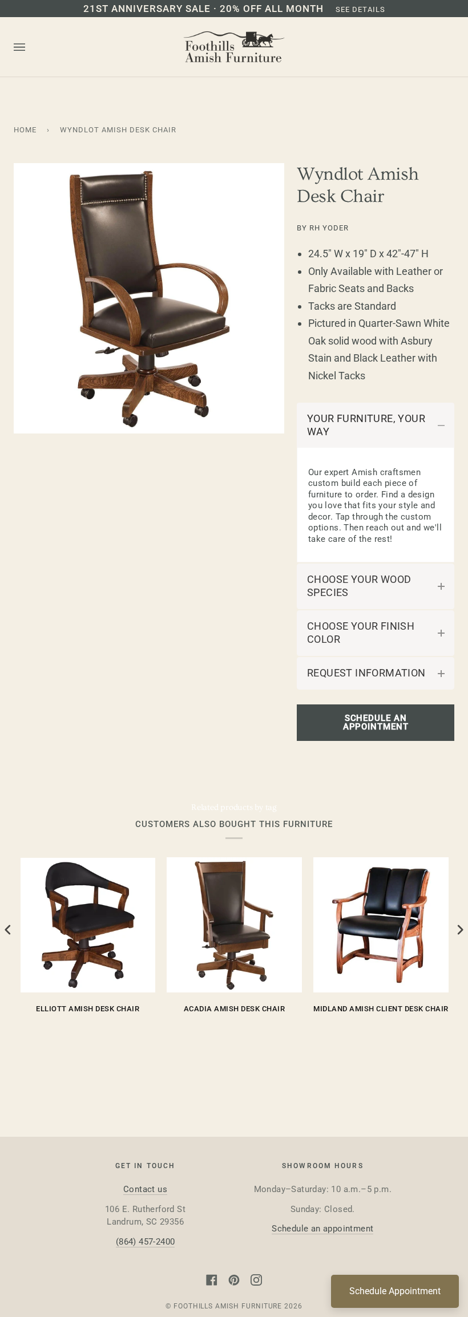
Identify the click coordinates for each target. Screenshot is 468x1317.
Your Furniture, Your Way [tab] (366, 425)
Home (25, 129)
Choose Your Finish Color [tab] (360, 633)
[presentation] (8, 930)
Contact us (145, 1189)
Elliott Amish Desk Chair (87, 1008)
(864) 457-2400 (145, 1242)
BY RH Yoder (323, 228)
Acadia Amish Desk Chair (234, 1008)
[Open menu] (31, 47)
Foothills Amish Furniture (228, 1306)
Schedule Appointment (395, 1291)
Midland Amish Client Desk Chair (381, 1008)
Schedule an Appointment (376, 722)
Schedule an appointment (322, 1228)
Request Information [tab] (366, 673)
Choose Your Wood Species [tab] (359, 586)
